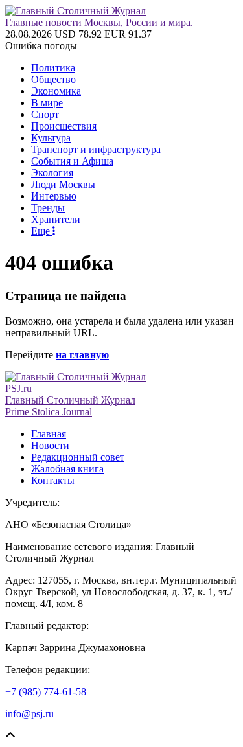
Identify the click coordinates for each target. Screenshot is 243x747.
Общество (53, 79)
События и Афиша (72, 161)
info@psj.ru (29, 713)
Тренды (48, 207)
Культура (51, 137)
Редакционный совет (77, 457)
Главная (48, 433)
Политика (53, 67)
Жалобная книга (67, 468)
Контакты (53, 480)
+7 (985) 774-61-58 (45, 691)
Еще (41, 230)
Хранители (55, 219)
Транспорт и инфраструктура (96, 149)
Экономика (56, 91)
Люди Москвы (63, 184)
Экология (52, 172)
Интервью (53, 195)
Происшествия (64, 126)
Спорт (45, 114)
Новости (50, 445)
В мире (47, 102)
